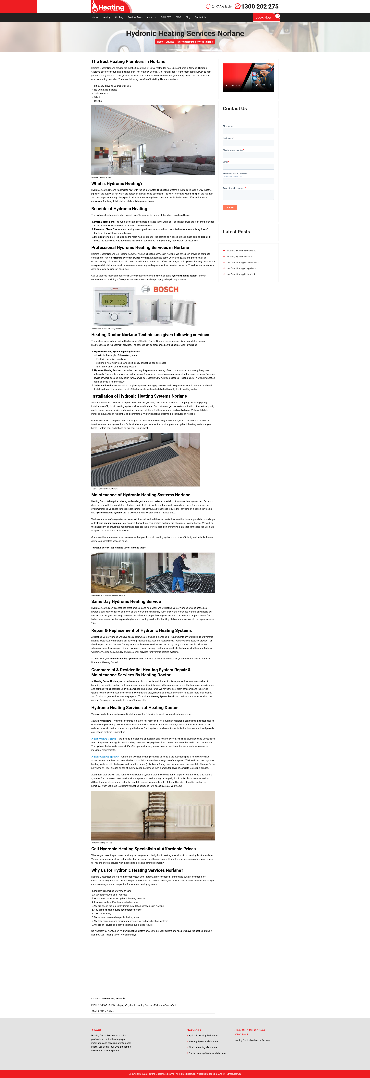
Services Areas (135, 17)
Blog (188, 17)
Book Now (263, 17)
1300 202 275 (260, 6)
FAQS (178, 17)
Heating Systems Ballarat (240, 256)
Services (170, 41)
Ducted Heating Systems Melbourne (207, 1053)
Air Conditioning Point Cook (241, 274)
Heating (107, 17)
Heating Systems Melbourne (241, 250)
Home (95, 17)
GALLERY (166, 17)
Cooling (119, 17)
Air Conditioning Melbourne (203, 1047)
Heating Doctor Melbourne (160, 1073)
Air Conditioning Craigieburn (241, 268)
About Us (151, 17)
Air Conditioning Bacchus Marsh (243, 262)
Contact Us (200, 17)
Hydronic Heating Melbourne (203, 1035)
